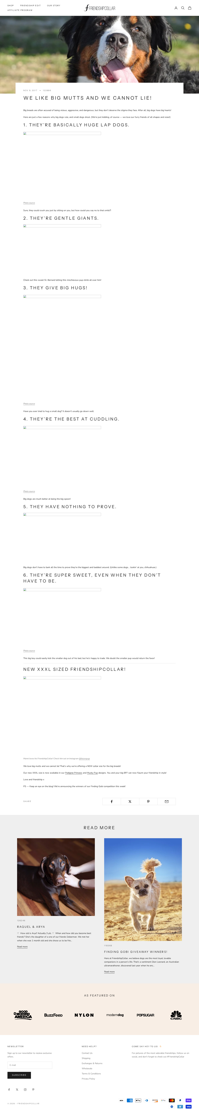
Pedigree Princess (73, 772)
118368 (108, 945)
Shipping (86, 1058)
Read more (22, 946)
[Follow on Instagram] (25, 1089)
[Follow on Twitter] (17, 1089)
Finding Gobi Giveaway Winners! (136, 951)
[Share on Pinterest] (148, 801)
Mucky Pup (92, 772)
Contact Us (87, 1053)
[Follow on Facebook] (9, 1089)
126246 (21, 920)
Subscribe (19, 1075)
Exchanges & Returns (92, 1063)
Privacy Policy (88, 1078)
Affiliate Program (19, 10)
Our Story (53, 5)
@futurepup (84, 758)
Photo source (29, 202)
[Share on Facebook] (112, 801)
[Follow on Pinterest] (33, 1089)
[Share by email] (166, 801)
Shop (10, 5)
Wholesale (87, 1068)
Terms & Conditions (91, 1073)
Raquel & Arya (31, 926)
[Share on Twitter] (130, 801)
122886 (47, 90)
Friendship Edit (30, 5)
